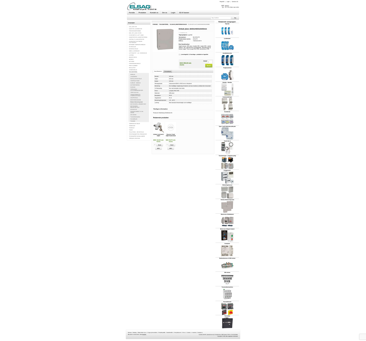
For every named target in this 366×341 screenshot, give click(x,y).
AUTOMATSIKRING (135, 85)
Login (228, 1)
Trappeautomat (227, 67)
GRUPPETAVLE (134, 97)
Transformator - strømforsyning (227, 155)
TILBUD (131, 129)
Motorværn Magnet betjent (227, 229)
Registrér (222, 1)
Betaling (134, 332)
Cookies (189, 332)
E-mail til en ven (183, 32)
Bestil (209, 65)
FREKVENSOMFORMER (135, 30)
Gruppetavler (227, 170)
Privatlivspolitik (161, 332)
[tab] (158, 71)
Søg (235, 17)
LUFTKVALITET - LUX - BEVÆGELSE (138, 53)
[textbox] (221, 17)
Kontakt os (200, 332)
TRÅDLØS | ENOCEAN (134, 138)
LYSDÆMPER (133, 76)
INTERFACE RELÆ (133, 48)
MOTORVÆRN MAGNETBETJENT (135, 107)
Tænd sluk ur (227, 141)
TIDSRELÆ (131, 127)
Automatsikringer (227, 97)
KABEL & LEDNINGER (134, 51)
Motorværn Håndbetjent (227, 214)
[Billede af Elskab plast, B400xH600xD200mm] (165, 51)
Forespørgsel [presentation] (167, 71)
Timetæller (132, 121)
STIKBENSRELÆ (133, 69)
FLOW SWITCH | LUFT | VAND (136, 35)
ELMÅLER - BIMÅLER (135, 82)
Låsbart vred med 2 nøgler (158, 135)
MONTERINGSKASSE (135, 99)
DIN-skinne (227, 272)
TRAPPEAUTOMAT (135, 80)
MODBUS (131, 59)
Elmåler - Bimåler (227, 82)
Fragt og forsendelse (152, 332)
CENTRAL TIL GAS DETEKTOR (136, 39)
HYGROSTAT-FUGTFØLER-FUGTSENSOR (135, 42)
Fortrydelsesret (177, 332)
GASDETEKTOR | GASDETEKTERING (138, 37)
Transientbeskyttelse (135, 116)
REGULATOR (132, 67)
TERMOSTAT (132, 125)
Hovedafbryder (133, 119)
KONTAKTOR (133, 109)
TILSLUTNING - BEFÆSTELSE (136, 132)
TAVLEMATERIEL (133, 71)
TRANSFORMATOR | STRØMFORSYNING (135, 95)
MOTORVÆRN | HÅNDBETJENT (138, 104)
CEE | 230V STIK (133, 26)
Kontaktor (227, 243)
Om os (183, 332)
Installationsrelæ (227, 53)
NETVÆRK (131, 61)
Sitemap (130, 332)
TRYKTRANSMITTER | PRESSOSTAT (138, 134)
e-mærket (194, 332)
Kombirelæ (132, 87)
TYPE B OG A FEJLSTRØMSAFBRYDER (136, 90)
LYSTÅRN (131, 55)
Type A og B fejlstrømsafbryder (227, 126)
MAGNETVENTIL (133, 57)
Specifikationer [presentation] (158, 71)
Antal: (205, 61)
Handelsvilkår (169, 332)
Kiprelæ (227, 24)
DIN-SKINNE (133, 114)
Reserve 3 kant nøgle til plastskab (171, 135)
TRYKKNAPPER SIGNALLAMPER (137, 136)
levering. (144, 334)
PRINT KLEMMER (133, 65)
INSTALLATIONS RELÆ (136, 78)
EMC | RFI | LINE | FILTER (135, 33)
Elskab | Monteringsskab (136, 102)
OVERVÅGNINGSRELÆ (134, 63)
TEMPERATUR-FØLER (134, 123)
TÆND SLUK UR (134, 92)
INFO (158, 148)
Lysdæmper (227, 38)
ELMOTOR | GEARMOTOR (135, 28)
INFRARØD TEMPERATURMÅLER (137, 44)
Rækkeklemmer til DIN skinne (227, 258)
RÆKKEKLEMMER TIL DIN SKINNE (136, 112)
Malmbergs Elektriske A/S (165, 113)
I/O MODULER (132, 46)
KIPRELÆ (132, 74)
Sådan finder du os (142, 332)
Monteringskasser (227, 185)
